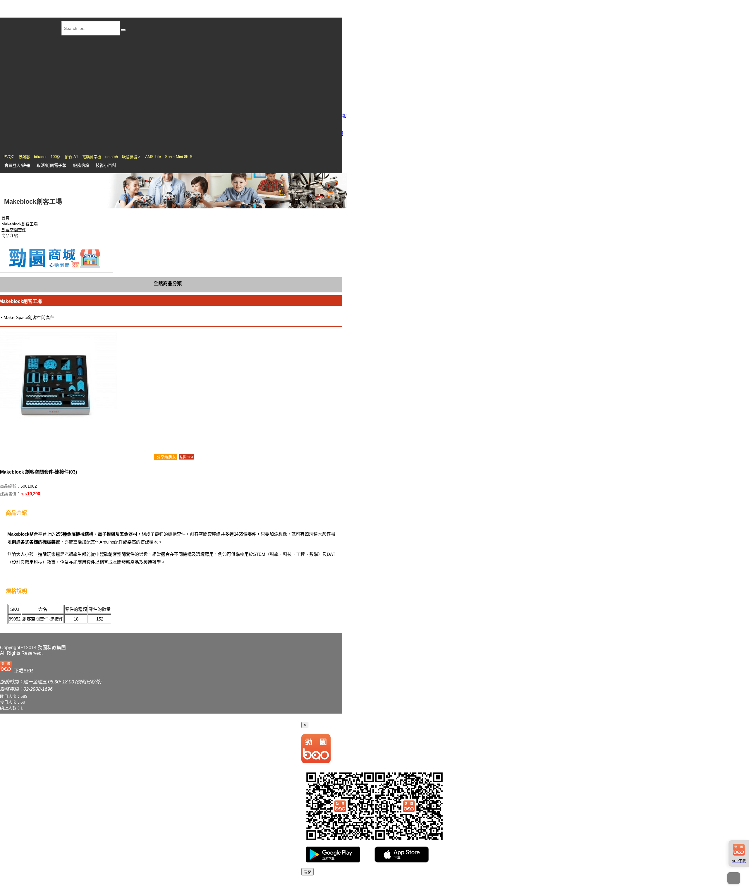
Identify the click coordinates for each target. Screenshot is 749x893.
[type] (17, 669)
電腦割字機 (91, 157)
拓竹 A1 (71, 157)
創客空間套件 (13, 229)
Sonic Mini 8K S (179, 157)
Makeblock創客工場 (19, 224)
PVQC (9, 157)
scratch (111, 157)
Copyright (10, 647)
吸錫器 (24, 157)
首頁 (5, 218)
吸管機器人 (131, 157)
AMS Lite (153, 157)
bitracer (40, 157)
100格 (56, 157)
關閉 (307, 872)
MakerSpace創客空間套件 (29, 317)
